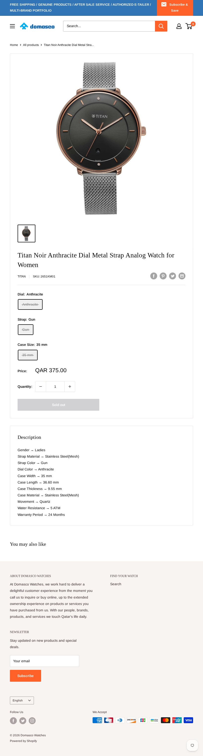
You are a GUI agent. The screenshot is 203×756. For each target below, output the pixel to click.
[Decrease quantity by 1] (40, 386)
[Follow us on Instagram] (32, 720)
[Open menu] (12, 26)
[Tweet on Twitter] (172, 275)
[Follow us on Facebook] (13, 720)
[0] (189, 26)
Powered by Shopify (23, 741)
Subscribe (25, 676)
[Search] (161, 26)
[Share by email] (181, 275)
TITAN (22, 276)
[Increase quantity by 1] (70, 386)
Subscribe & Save (178, 7)
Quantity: (25, 386)
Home (14, 45)
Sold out (58, 405)
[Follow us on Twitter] (22, 720)
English (18, 700)
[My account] (179, 26)
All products (31, 45)
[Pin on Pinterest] (163, 275)
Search (115, 584)
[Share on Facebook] (153, 275)
